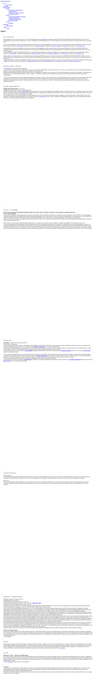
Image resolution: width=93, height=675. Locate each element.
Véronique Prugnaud (65, 350)
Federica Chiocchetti (39, 346)
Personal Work (6, 7)
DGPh (44, 39)
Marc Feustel (87, 350)
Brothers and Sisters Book (15, 19)
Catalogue (5, 6)
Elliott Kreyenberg (40, 45)
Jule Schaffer (20, 45)
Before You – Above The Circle (16, 12)
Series (7, 8)
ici (8, 480)
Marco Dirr (66, 45)
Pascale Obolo (28, 350)
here (16, 344)
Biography (5, 24)
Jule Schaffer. (13, 53)
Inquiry (5, 27)
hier (26, 68)
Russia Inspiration (13, 20)
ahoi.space (9, 661)
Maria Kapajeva (25, 91)
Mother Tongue (12, 11)
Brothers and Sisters (13, 14)
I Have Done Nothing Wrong (16, 10)
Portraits (11, 23)
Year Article (9, 5)
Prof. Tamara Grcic (80, 45)
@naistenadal (42, 96)
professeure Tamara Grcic (75, 61)
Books (7, 15)
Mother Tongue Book (14, 18)
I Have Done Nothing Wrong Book (17, 16)
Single (7, 21)
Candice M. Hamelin (56, 45)
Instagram (63, 648)
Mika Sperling (9, 25)
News (4, 3)
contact (8, 28)
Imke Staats (8, 68)
